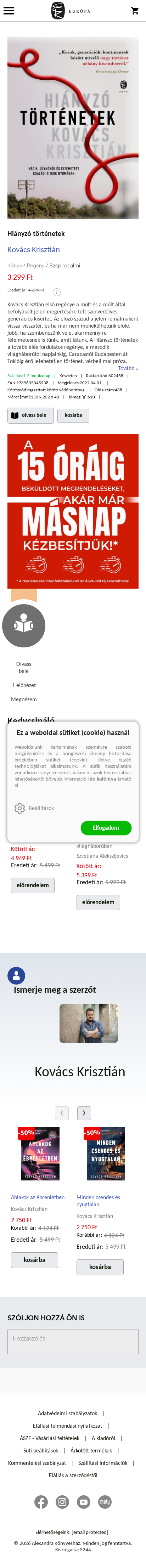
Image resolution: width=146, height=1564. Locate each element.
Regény (36, 265)
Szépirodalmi (65, 265)
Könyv (14, 265)
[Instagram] (62, 1502)
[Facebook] (41, 1502)
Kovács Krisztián (33, 250)
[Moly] (105, 1502)
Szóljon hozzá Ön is (46, 1318)
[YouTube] (83, 1502)
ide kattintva (102, 779)
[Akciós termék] (26, 1132)
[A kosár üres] (135, 10)
